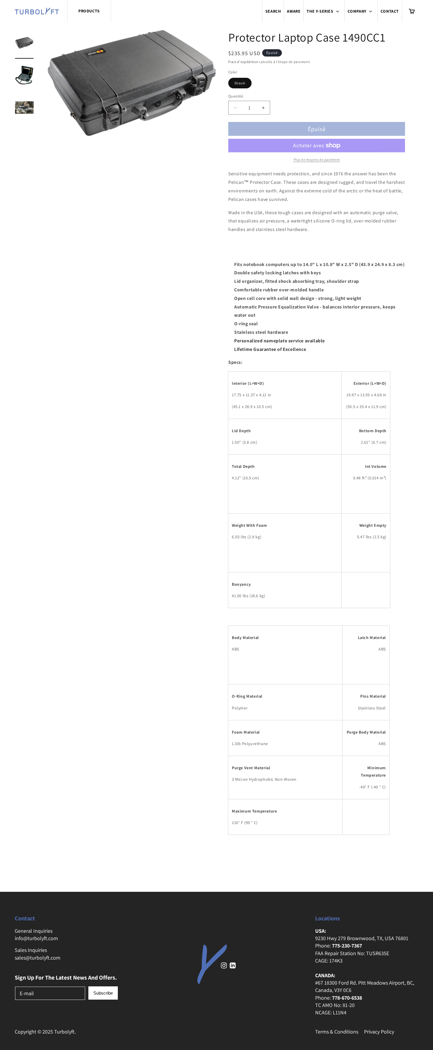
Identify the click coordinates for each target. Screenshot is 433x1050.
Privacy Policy (379, 1031)
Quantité (235, 96)
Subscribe (103, 992)
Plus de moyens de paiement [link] (317, 159)
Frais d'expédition (243, 62)
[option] (24, 44)
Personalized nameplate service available (279, 341)
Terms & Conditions (336, 1031)
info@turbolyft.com (36, 938)
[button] (324, 11)
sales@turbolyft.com (37, 957)
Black (243, 84)
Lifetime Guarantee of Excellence (270, 349)
